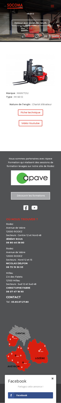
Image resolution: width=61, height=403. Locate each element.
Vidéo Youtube (30, 123)
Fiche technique (30, 112)
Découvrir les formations (30, 195)
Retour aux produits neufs (30, 22)
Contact (13, 297)
